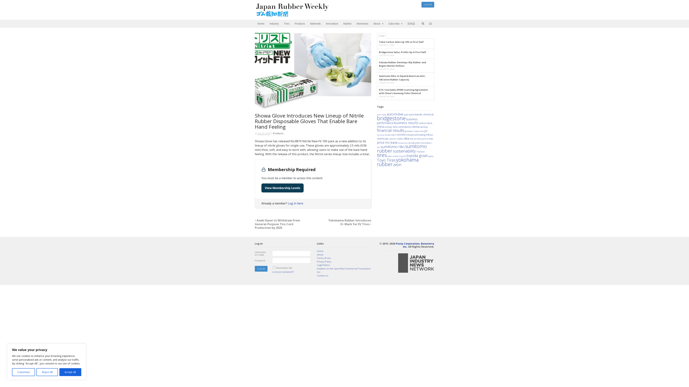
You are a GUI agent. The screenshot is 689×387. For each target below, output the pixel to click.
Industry (274, 23)
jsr (426, 131)
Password (260, 260)
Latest (382, 36)
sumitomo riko (393, 146)
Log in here (295, 203)
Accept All (70, 372)
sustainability (404, 151)
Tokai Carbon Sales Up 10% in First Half (401, 42)
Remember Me (284, 267)
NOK (411, 138)
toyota (430, 156)
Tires (287, 23)
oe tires (418, 138)
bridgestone (391, 118)
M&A (393, 134)
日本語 (411, 23)
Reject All (47, 372)
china (380, 127)
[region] (46, 362)
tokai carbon (393, 156)
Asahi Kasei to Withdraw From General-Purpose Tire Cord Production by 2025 (277, 224)
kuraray (380, 134)
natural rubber (396, 138)
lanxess (388, 135)
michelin (401, 134)
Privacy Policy (324, 261)
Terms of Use (324, 258)
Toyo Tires (386, 160)
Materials (315, 23)
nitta (406, 138)
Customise (23, 372)
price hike (428, 138)
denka (416, 126)
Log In (428, 4)
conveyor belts (390, 126)
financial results (390, 130)
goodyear (409, 131)
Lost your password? (283, 271)
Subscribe (394, 23)
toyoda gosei (417, 155)
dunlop (424, 126)
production (403, 143)
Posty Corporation (408, 243)
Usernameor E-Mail (260, 253)
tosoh (402, 156)
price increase (387, 142)
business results (406, 123)
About (376, 23)
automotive (395, 114)
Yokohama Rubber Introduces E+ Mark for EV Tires (349, 222)
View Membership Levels (282, 188)
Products (300, 23)
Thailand (420, 151)
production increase (419, 142)
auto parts (409, 114)
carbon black (425, 123)
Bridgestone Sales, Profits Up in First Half (402, 52)
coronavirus (405, 126)
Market (347, 23)
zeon (397, 164)
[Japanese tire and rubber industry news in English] (292, 16)
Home (260, 23)
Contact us (322, 275)
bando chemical (424, 114)
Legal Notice (323, 265)
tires (382, 155)
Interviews (362, 23)
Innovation (332, 23)
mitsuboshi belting (415, 134)
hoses (416, 131)
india (421, 131)
